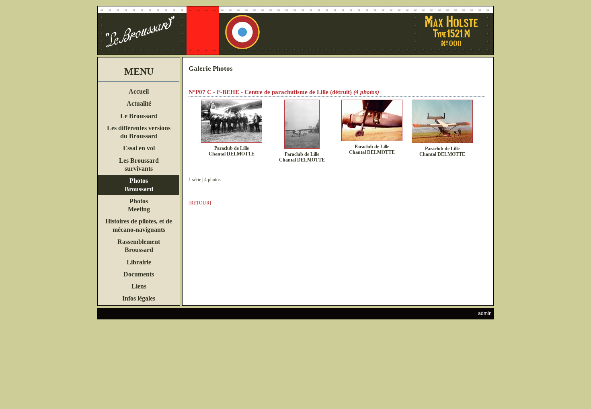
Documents (138, 274)
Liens (138, 286)
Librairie (139, 262)
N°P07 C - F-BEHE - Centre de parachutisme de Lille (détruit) (270, 92)
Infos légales (138, 298)
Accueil (139, 91)
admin (485, 313)
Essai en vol (139, 148)
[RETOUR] (200, 203)
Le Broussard (139, 115)
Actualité (139, 103)
